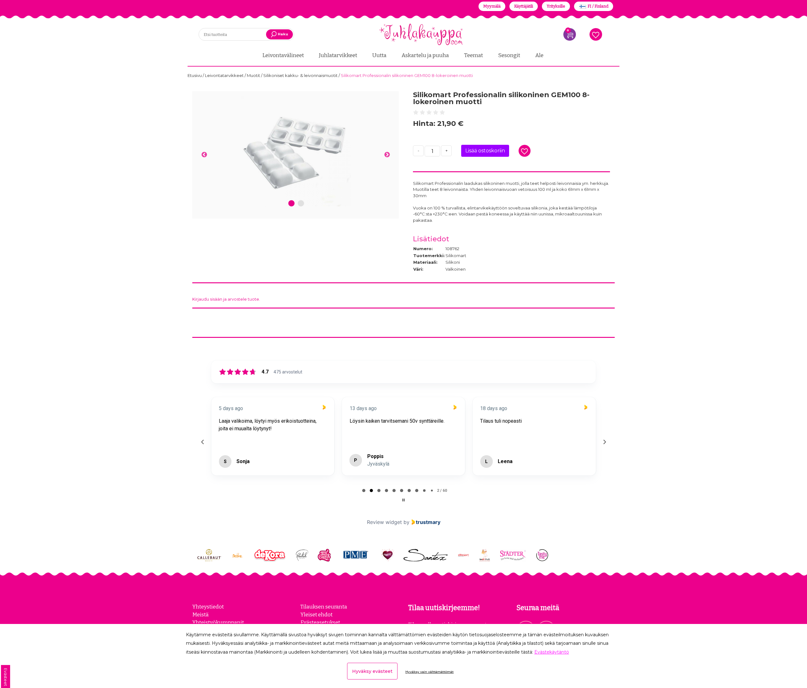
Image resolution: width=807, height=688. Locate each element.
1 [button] (291, 203)
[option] (295, 151)
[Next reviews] (604, 441)
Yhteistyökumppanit (218, 622)
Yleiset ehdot (316, 614)
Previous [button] (204, 155)
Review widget (384, 522)
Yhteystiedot (208, 606)
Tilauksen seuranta (323, 606)
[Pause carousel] (403, 500)
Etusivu (195, 75)
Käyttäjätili (523, 6)
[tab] (364, 490)
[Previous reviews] (202, 441)
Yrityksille (556, 6)
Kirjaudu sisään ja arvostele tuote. (226, 299)
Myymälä (492, 6)
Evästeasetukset (320, 622)
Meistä (200, 614)
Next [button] (387, 155)
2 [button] (301, 203)
